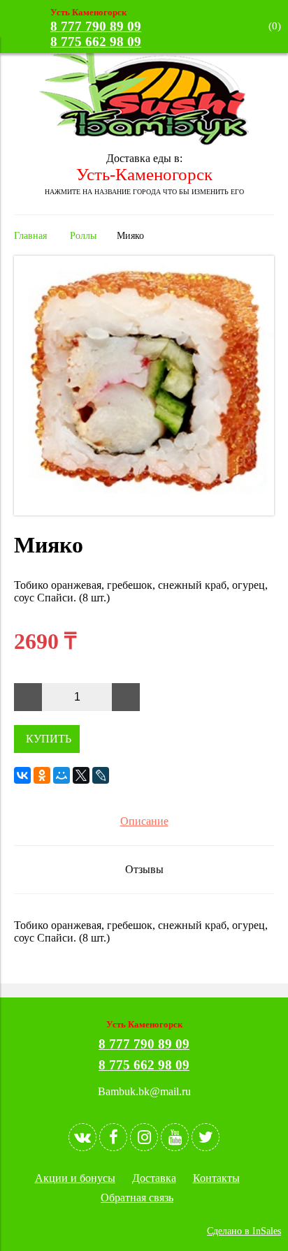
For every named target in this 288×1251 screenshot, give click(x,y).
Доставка (154, 1178)
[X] (81, 775)
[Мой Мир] (61, 775)
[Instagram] (144, 1137)
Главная (30, 235)
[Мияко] (144, 512)
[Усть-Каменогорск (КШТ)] (144, 141)
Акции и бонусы (75, 1178)
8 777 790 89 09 (95, 26)
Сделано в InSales (244, 1230)
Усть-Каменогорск (144, 174)
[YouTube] (175, 1137)
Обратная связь (137, 1198)
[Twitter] (205, 1137)
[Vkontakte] (82, 1137)
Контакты (216, 1178)
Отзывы (144, 869)
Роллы (83, 235)
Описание (144, 821)
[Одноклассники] (42, 775)
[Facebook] (113, 1137)
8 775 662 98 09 (95, 41)
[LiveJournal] (100, 775)
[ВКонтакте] (22, 775)
